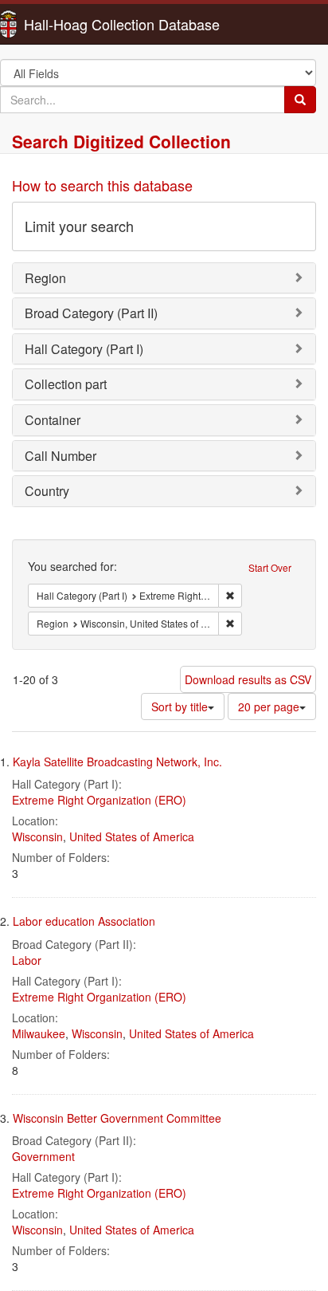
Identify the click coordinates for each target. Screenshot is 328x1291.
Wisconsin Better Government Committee (117, 1118)
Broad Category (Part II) (91, 313)
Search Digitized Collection (121, 141)
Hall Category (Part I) (84, 349)
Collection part (66, 384)
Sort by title (179, 706)
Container (52, 420)
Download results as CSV (248, 679)
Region (45, 278)
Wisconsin (37, 836)
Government (43, 1156)
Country (47, 491)
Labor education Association (84, 921)
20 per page (268, 706)
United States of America (131, 836)
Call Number (60, 456)
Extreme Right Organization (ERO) (99, 800)
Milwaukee (38, 1033)
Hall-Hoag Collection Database (71, 24)
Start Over (269, 567)
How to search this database (102, 185)
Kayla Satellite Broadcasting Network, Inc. (117, 761)
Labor (26, 960)
